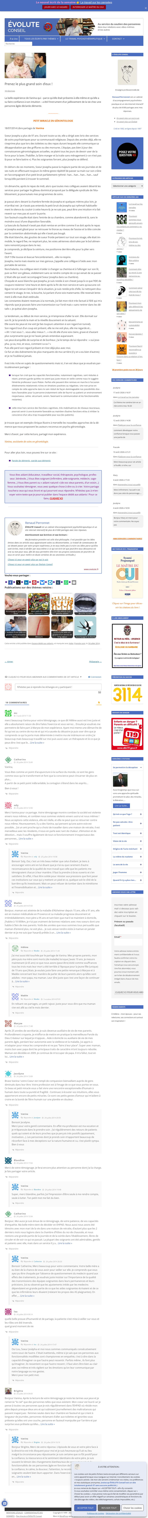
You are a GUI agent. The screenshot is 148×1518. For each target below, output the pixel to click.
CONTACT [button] (117, 39)
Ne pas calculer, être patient (123, 824)
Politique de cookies (95, 1513)
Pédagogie (95, 661)
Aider (71, 643)
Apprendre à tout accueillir (129, 484)
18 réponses (10, 91)
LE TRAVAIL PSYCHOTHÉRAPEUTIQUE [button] (83, 39)
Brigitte (37, 1442)
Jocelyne (37, 1117)
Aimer (9, 661)
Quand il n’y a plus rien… (124, 880)
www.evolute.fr (91, 569)
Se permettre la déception (125, 767)
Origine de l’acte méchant (125, 849)
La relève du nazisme (123, 856)
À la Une (14, 39)
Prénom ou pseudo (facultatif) (123, 923)
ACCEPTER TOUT (85, 1507)
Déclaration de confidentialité (118, 1513)
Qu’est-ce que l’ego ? (122, 814)
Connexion (95, 677)
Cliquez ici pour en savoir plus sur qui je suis (28, 559)
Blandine (37, 1189)
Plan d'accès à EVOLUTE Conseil (29, 1516)
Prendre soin (79, 643)
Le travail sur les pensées (128, 397)
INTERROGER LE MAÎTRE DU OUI (88, 7)
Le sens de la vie (120, 864)
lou (35, 1344)
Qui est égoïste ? (136, 334)
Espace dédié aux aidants (42, 643)
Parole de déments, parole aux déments (31, 460)
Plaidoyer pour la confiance (129, 425)
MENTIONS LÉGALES (14, 1512)
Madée (36, 951)
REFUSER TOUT (108, 1507)
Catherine (38, 1261)
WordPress (64, 1516)
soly (35, 856)
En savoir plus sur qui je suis (128, 118)
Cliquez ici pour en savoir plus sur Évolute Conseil (30, 564)
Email (117, 937)
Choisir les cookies (132, 1507)
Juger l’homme (120, 872)
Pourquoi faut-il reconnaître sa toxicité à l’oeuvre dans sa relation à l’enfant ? (130, 353)
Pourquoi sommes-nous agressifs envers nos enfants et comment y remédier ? (129, 223)
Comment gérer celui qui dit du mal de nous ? (135, 291)
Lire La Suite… (121, 805)
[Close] (146, 8)
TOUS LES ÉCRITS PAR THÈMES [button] (40, 39)
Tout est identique (122, 833)
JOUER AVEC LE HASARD (56, 7)
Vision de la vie (120, 841)
